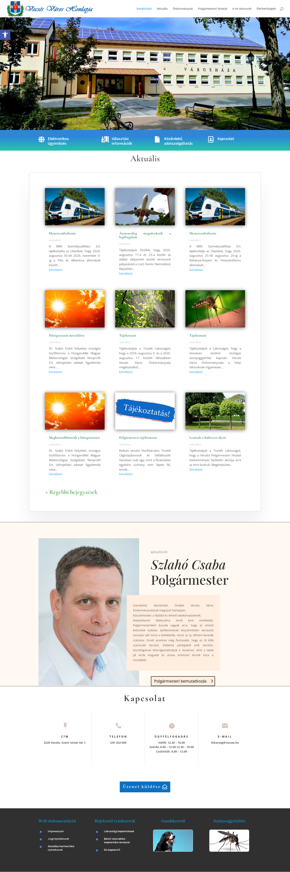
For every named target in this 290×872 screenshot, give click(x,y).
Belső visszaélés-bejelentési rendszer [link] (117, 840)
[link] (5, 35)
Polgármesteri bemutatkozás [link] (180, 681)
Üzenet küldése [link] (142, 787)
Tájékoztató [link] (127, 335)
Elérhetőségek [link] (266, 8)
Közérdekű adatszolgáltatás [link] (178, 141)
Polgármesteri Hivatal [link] (212, 8)
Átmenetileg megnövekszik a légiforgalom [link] (145, 235)
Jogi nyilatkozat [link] (58, 839)
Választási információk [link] (122, 141)
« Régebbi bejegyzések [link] (71, 492)
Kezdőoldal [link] (144, 8)
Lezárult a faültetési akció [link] (207, 437)
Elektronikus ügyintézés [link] (58, 141)
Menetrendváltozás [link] (62, 233)
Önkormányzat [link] (183, 8)
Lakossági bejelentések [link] (119, 831)
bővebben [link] (56, 270)
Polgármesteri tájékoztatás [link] (138, 437)
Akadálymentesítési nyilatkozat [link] (61, 848)
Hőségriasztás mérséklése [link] (67, 335)
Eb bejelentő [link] (112, 850)
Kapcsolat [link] (225, 138)
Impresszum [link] (56, 831)
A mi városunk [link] (242, 8)
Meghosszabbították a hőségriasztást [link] (74, 437)
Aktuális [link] (162, 8)
